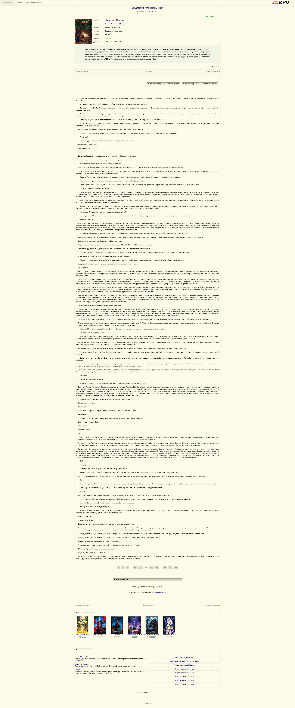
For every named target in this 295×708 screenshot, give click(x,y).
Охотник (117, 634)
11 (135, 567)
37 (170, 567)
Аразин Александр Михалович (116, 24)
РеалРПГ (78, 670)
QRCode (216, 66)
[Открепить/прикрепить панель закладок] (292, 2)
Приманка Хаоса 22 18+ (169, 634)
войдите (159, 587)
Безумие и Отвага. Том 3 (100, 634)
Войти (19, 2)
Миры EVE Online (81, 664)
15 (157, 567)
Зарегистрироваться (34, 2)
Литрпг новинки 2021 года (184, 680)
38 (176, 567)
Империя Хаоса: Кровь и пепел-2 (134, 635)
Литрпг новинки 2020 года (184, 684)
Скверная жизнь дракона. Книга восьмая (151, 635)
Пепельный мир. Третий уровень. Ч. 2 (82, 635)
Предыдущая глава (82, 71)
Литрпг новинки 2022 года (184, 676)
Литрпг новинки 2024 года (184, 669)
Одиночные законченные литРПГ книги (184, 661)
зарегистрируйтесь (159, 592)
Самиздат (111, 20)
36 (165, 567)
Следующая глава (212, 71)
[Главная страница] (280, 3)
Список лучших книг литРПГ (184, 657)
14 (151, 567)
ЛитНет (121, 20)
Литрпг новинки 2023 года (184, 673)
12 (140, 567)
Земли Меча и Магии (83, 657)
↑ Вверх (147, 703)
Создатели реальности (113, 31)
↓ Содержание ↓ (147, 71)
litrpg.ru (146, 692)
